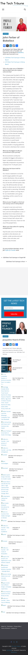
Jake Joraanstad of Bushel (17, 368)
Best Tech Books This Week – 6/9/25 (18, 559)
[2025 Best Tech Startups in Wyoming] (4, 457)
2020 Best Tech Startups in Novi (15, 261)
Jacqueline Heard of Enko (14, 339)
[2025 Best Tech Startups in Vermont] (6, 463)
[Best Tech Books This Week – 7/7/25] (6, 379)
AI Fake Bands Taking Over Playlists (18, 498)
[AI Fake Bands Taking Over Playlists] (6, 498)
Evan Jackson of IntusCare (17, 441)
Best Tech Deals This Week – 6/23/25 (18, 487)
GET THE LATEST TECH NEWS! (14, 302)
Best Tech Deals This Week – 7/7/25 (18, 397)
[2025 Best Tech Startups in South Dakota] (4, 543)
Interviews (5, 33)
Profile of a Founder (10, 250)
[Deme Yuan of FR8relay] (6, 600)
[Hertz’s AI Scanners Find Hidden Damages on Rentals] (6, 515)
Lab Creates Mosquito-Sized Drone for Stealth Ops (19, 505)
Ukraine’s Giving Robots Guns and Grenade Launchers (19, 576)
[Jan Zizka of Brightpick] (6, 450)
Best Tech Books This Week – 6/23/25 (18, 476)
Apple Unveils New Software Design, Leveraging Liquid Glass (19, 585)
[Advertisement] (14, 281)
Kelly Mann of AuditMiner (16, 528)
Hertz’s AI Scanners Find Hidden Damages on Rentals (19, 514)
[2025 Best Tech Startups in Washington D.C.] (4, 470)
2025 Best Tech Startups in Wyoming (15, 456)
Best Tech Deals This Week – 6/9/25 (18, 568)
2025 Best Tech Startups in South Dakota (15, 542)
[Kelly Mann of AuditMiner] (6, 529)
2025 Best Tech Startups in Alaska (16, 521)
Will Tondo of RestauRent (16, 550)
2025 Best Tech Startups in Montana (15, 612)
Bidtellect (21, 52)
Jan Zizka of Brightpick (18, 449)
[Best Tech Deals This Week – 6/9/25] (6, 568)
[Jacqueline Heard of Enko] (14, 327)
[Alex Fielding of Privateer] (6, 360)
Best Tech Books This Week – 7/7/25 (18, 378)
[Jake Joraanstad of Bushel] (6, 368)
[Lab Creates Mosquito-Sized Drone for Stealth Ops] (6, 506)
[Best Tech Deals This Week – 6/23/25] (6, 487)
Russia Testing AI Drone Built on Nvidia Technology (19, 433)
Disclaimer (10, 626)
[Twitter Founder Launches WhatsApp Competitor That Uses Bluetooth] (6, 415)
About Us (3, 626)
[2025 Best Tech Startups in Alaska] (3, 522)
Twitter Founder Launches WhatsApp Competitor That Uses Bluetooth (18, 415)
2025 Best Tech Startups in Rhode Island (16, 606)
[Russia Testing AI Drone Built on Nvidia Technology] (6, 433)
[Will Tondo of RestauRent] (6, 551)
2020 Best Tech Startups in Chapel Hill (14, 257)
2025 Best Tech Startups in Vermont (19, 463)
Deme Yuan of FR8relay (19, 600)
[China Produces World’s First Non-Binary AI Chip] (6, 594)
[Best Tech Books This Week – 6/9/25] (6, 560)
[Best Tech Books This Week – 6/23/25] (6, 477)
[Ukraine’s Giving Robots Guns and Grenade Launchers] (6, 577)
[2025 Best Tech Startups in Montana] (3, 613)
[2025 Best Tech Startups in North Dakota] (3, 536)
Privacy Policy (17, 626)
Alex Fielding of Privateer (17, 360)
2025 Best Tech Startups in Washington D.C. (16, 469)
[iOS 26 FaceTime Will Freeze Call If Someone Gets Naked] (6, 425)
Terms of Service (5, 628)
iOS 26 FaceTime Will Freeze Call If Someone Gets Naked (18, 424)
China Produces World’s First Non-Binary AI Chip (19, 593)
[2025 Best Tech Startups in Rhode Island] (3, 607)
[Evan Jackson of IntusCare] (6, 442)
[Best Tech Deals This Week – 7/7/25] (6, 398)
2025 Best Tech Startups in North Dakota (16, 536)
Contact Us (14, 628)
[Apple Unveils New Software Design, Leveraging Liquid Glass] (6, 586)
